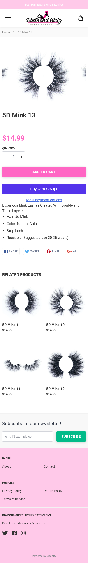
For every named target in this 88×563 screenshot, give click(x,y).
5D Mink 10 (55, 325)
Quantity (8, 148)
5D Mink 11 (11, 389)
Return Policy (53, 491)
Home (6, 32)
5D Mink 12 (55, 389)
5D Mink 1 (10, 325)
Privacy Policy (12, 491)
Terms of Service (13, 499)
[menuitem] (81, 18)
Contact (49, 466)
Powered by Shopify (44, 556)
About (6, 466)
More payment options (44, 200)
